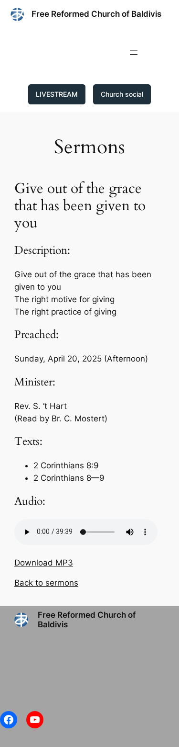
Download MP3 (43, 562)
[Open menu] (133, 52)
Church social (122, 94)
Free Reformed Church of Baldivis (96, 14)
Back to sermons (46, 583)
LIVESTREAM (57, 94)
